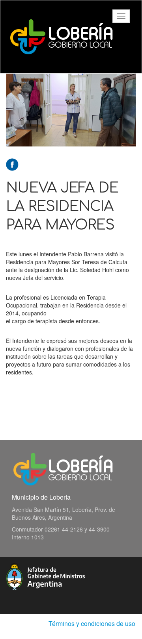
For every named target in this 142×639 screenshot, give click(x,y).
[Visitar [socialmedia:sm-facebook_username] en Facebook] (12, 164)
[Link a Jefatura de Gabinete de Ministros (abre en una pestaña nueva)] (45, 575)
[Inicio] (61, 36)
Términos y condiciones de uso (92, 623)
